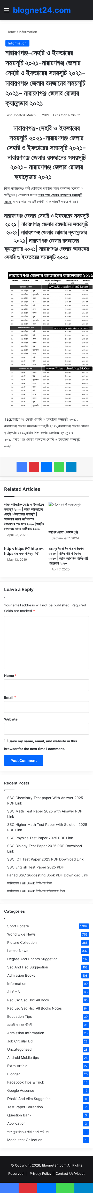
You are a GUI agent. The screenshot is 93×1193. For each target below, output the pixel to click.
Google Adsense (20, 1090)
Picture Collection (22, 942)
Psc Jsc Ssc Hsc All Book (28, 1000)
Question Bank (19, 1115)
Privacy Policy (40, 1173)
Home (10, 32)
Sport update (18, 926)
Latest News (17, 951)
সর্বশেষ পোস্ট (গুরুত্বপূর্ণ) (63, 532)
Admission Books (21, 975)
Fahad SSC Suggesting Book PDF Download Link (47, 875)
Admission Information (25, 1033)
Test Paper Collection (25, 1107)
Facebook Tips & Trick (25, 1082)
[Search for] (86, 12)
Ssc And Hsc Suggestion (27, 967)
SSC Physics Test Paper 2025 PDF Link (40, 838)
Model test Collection (24, 1140)
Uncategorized (19, 1049)
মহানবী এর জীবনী (19, 1025)
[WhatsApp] (59, 467)
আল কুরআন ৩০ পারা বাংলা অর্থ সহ (28, 1132)
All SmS (13, 992)
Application (16, 1123)
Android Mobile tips (23, 1058)
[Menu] (6, 12)
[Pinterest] (34, 467)
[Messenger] (46, 467)
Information (28, 32)
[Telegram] (71, 467)
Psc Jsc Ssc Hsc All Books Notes (34, 1008)
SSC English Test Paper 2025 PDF (35, 867)
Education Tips (19, 1016)
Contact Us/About (70, 1173)
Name (10, 675)
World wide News (21, 934)
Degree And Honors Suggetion (32, 959)
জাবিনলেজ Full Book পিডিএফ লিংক (29, 883)
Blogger (13, 1074)
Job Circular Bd (20, 1041)
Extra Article (17, 1066)
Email (10, 697)
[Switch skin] (77, 12)
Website (11, 719)
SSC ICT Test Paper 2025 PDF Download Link (45, 859)
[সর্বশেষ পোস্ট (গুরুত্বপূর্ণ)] (69, 514)
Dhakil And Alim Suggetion (29, 1099)
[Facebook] (22, 467)
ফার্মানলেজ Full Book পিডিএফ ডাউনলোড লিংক (36, 891)
